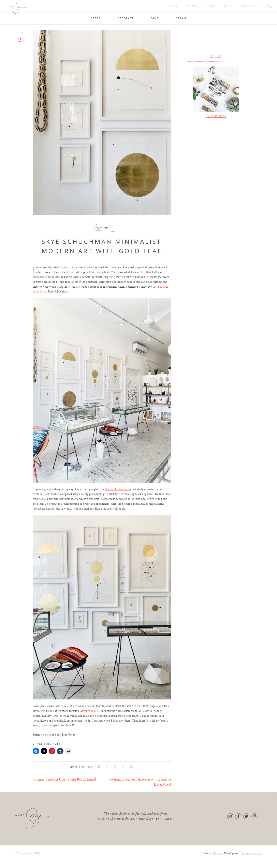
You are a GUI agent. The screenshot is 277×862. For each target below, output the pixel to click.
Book (211, 6)
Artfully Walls (89, 711)
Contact (247, 6)
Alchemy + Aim (251, 853)
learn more (164, 819)
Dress (96, 18)
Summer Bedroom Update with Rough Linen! (64, 779)
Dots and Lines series (118, 489)
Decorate (125, 18)
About (193, 6)
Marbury (218, 853)
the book (216, 116)
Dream (180, 18)
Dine (155, 18)
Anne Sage (41, 8)
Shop (227, 6)
